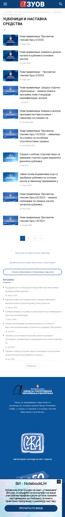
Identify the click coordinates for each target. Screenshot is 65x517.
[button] (61, 4)
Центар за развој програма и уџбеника (32, 12)
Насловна (7, 12)
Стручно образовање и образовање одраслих (32, 272)
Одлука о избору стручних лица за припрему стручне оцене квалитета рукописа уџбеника (40, 158)
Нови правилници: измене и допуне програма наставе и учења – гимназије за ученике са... (40, 114)
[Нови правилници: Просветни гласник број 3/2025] (10, 40)
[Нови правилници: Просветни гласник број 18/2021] (10, 220)
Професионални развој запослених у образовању (32, 262)
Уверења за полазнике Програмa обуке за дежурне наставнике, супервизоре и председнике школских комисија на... (33, 339)
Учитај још (31, 366)
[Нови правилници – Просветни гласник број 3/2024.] (10, 75)
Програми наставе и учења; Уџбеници (32, 253)
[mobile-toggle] (5, 4)
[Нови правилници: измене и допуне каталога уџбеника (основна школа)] (10, 55)
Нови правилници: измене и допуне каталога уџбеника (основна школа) (40, 55)
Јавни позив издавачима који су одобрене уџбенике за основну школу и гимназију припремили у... (40, 178)
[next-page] (41, 238)
